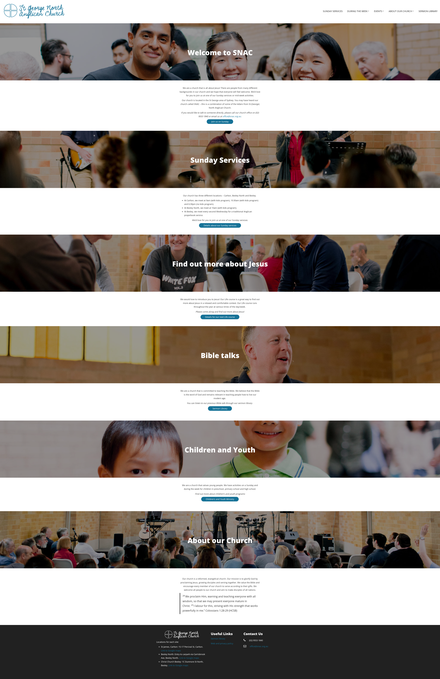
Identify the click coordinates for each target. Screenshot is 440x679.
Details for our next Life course (220, 317)
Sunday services (333, 11)
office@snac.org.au (232, 116)
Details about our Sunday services (220, 225)
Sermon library (428, 11)
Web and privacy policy (222, 643)
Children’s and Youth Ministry (220, 499)
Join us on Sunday (220, 121)
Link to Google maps (171, 650)
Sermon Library (220, 408)
